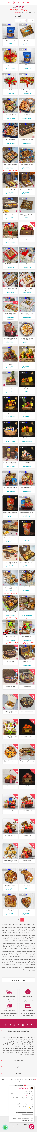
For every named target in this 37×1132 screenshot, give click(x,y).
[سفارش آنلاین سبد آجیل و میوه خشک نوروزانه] (10, 752)
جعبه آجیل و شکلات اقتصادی (10, 263)
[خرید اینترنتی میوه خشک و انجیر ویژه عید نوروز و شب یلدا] (10, 503)
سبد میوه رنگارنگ (27, 388)
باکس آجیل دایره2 (27, 686)
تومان (25, 10)
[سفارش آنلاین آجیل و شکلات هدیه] (10, 677)
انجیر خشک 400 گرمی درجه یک (10, 512)
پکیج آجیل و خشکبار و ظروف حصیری (10, 587)
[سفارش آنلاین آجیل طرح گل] (10, 901)
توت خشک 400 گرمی (27, 537)
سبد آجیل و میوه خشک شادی (26, 512)
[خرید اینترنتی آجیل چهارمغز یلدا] (10, 553)
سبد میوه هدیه (10, 785)
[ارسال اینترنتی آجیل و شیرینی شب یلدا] (10, 230)
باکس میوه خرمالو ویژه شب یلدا (27, 736)
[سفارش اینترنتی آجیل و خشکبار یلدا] (10, 528)
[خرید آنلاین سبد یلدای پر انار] (10, 801)
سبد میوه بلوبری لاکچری (27, 363)
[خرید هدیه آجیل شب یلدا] (27, 279)
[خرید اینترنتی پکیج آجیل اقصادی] (10, 727)
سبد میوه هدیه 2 (10, 388)
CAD (18, 10)
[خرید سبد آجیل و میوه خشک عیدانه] (10, 478)
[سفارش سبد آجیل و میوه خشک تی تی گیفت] (10, 329)
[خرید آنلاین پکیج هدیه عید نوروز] (10, 851)
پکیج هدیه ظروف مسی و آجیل (27, 761)
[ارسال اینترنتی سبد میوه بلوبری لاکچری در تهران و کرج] (27, 354)
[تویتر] (31, 1024)
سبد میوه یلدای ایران (10, 413)
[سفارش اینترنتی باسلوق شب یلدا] (10, 81)
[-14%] (15, 298)
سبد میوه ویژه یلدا (27, 413)
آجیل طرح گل (10, 910)
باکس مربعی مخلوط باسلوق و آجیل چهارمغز (26, 214)
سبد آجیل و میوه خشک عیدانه (10, 487)
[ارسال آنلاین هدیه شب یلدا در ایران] (27, 255)
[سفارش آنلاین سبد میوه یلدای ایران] (10, 404)
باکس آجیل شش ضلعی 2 (27, 587)
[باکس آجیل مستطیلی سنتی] (27, 155)
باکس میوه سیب (27, 239)
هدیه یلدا (10, 949)
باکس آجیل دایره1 (10, 661)
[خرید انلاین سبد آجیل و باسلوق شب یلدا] (27, 329)
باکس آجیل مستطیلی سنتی (27, 164)
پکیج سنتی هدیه (27, 611)
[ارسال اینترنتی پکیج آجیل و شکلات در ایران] (10, 105)
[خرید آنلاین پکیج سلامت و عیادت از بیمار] (27, 453)
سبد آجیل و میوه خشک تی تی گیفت (10, 339)
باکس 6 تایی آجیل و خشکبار (27, 562)
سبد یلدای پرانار (10, 810)
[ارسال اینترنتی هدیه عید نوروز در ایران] (10, 578)
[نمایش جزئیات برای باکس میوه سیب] (27, 230)
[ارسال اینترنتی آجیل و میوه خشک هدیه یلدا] (10, 205)
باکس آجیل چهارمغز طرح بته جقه (10, 562)
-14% (16, 302)
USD (11, 10)
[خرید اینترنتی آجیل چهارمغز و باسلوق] (10, 702)
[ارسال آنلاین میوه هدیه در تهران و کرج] (10, 379)
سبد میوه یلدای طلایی (27, 437)
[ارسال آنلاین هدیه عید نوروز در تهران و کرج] (27, 627)
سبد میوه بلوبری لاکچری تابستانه (10, 363)
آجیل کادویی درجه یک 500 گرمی (27, 90)
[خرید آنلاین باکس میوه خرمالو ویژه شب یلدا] (27, 727)
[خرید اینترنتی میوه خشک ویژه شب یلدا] (10, 31)
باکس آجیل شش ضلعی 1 (10, 114)
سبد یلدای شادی (27, 835)
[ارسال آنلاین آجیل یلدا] (27, 677)
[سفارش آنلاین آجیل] (27, 876)
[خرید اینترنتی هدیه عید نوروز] (27, 205)
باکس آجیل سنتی (27, 114)
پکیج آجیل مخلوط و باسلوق (10, 239)
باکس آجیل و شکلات (10, 686)
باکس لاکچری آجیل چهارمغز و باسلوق (10, 711)
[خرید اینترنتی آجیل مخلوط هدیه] (10, 279)
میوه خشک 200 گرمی (10, 40)
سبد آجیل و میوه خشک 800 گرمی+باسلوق (27, 339)
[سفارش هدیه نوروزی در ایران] (10, 603)
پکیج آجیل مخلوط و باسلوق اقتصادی (27, 264)
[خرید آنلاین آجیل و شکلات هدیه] (10, 304)
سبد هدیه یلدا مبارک (27, 810)
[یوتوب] (14, 1024)
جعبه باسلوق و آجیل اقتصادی (10, 288)
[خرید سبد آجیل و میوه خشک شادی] (27, 503)
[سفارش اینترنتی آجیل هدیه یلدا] (10, 652)
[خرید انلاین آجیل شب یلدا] (27, 56)
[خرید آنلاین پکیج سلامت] (10, 429)
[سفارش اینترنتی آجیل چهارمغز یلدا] (10, 180)
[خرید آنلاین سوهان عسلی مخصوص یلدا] (27, 31)
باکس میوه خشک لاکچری (10, 214)
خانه (34, 12)
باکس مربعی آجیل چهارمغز (10, 189)
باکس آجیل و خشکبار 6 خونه (10, 164)
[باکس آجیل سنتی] (27, 105)
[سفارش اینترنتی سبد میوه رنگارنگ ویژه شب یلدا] (27, 379)
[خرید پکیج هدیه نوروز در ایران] (27, 752)
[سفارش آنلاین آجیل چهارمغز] (10, 453)
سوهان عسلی (27, 40)
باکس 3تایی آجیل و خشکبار (10, 537)
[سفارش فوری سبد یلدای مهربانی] (27, 851)
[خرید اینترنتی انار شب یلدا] (27, 777)
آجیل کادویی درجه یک (10, 65)
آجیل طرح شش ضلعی (10, 885)
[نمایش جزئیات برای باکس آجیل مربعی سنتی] (10, 130)
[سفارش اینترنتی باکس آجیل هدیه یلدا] (27, 652)
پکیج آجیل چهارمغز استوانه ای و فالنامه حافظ (10, 463)
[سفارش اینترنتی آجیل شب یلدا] (10, 56)
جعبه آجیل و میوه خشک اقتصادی (27, 289)
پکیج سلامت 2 (27, 462)
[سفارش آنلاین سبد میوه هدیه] (10, 777)
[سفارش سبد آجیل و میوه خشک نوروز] (27, 478)
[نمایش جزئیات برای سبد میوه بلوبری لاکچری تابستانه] (10, 354)
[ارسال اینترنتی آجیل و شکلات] (27, 578)
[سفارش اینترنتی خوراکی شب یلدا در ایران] (10, 155)
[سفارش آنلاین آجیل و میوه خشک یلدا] (27, 180)
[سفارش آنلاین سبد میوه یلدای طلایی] (27, 429)
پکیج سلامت (10, 437)
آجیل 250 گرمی (27, 65)
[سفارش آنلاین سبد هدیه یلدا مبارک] (27, 801)
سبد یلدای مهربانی (27, 860)
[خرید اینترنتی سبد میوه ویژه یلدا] (27, 404)
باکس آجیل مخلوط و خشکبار (27, 139)
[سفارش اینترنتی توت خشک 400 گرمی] (27, 528)
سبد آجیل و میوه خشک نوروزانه (10, 761)
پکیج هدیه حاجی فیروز (27, 636)
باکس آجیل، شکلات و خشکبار (26, 711)
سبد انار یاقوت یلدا (27, 785)
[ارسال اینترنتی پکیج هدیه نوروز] (10, 627)
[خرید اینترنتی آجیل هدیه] (10, 255)
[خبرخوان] (5, 1024)
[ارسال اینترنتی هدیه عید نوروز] (27, 603)
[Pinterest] (18, 1024)
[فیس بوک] (27, 1024)
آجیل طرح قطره (27, 885)
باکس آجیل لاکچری (27, 661)
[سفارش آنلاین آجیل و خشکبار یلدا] (27, 130)
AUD (22, 10)
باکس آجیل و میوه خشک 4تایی (27, 189)
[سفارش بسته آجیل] (27, 81)
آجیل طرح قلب (27, 910)
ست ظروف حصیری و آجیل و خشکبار (10, 861)
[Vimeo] (9, 1024)
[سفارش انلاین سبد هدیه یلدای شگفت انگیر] (10, 826)
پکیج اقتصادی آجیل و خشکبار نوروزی (10, 736)
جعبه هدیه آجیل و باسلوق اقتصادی (27, 314)
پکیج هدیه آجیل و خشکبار (10, 611)
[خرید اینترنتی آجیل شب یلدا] (27, 553)
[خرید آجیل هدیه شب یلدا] (27, 304)
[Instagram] (22, 1024)
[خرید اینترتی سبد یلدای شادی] (27, 826)
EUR (14, 10)
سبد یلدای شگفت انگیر (10, 835)
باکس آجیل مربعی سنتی (10, 139)
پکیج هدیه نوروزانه (10, 636)
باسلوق (10, 89)
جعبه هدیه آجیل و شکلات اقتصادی (10, 314)
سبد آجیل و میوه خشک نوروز (26, 487)
